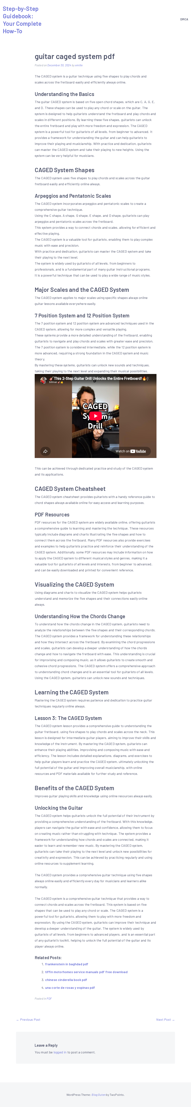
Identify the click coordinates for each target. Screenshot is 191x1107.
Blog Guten (99, 1094)
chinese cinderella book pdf (66, 980)
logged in (60, 1052)
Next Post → (165, 1019)
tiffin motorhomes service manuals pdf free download (86, 972)
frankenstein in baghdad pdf (66, 964)
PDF (49, 998)
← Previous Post (28, 1019)
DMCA (184, 19)
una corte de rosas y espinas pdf (70, 987)
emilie (79, 65)
